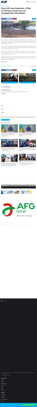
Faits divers (3, 390)
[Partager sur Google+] (12, 19)
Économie (2, 381)
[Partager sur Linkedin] (16, 19)
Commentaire (3, 93)
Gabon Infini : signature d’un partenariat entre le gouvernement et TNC (26, 164)
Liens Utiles (3, 397)
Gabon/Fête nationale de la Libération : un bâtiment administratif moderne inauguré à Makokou (27, 149)
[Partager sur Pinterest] (14, 19)
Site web (2, 112)
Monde (2, 388)
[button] (28, 405)
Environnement (7, 6)
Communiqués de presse (5, 399)
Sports (2, 386)
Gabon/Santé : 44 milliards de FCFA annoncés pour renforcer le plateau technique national (7, 134)
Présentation (3, 394)
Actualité (3, 6)
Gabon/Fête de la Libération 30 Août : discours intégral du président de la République (26, 134)
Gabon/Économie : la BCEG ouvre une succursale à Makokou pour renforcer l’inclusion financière (8, 149)
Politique (2, 380)
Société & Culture (4, 383)
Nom (2, 105)
